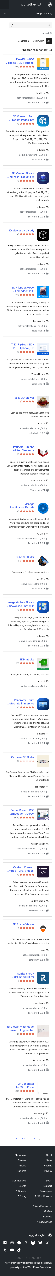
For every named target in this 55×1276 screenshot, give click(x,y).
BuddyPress (44, 1221)
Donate (20, 1191)
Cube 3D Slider (25, 557)
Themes (21, 1160)
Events (22, 1185)
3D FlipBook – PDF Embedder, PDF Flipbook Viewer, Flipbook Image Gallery (20, 289)
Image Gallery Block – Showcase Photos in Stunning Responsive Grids (21, 604)
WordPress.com (42, 1206)
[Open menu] (4, 4)
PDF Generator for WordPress (25, 1085)
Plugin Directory (44, 13)
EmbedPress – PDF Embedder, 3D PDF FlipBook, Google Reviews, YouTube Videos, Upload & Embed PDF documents (22, 812)
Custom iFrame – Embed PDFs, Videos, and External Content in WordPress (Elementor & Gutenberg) (20, 869)
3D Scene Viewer (23, 924)
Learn (49, 1180)
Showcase (20, 1155)
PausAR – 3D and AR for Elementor (23, 448)
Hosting (48, 1165)
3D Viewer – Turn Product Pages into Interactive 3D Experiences (22, 118)
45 (23, 1138)
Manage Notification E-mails (22, 505)
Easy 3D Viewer (24, 397)
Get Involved (19, 1180)
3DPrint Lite (27, 659)
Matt (48, 1211)
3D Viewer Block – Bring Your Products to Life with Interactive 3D (20, 175)
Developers (46, 1191)
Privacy (48, 1170)
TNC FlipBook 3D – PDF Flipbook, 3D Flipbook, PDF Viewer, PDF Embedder (20, 346)
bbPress (46, 1216)
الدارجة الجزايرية (37, 1235)
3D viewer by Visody (21, 230)
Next (16, 1138)
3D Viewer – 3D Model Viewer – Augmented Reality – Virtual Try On (20, 1028)
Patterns (21, 1170)
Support (48, 1185)
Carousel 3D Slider (22, 757)
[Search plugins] (12, 25)
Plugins (22, 1165)
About (49, 1155)
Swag (21, 1196)
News (49, 1160)
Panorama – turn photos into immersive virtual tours (20, 701)
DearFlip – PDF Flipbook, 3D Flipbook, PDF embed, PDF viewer (20, 61)
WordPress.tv (43, 1196)
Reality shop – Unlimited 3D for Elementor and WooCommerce (24, 975)
